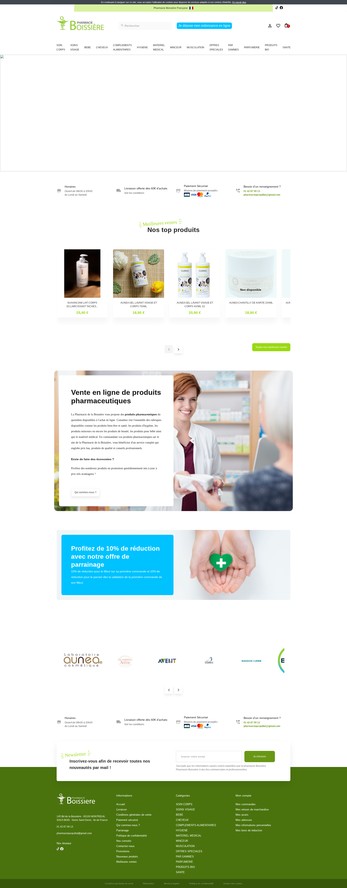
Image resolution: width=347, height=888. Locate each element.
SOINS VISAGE (74, 47)
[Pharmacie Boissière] (80, 23)
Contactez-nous (125, 846)
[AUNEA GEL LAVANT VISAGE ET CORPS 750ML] (138, 275)
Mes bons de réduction (249, 830)
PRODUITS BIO (271, 47)
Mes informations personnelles (253, 825)
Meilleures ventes (126, 861)
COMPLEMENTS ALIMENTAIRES (122, 47)
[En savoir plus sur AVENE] (125, 661)
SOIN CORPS (60, 47)
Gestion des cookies (232, 883)
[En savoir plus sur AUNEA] (83, 661)
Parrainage (122, 830)
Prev (169, 690)
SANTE (287, 47)
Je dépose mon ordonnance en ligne (204, 25)
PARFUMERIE (252, 47)
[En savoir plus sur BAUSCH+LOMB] (251, 661)
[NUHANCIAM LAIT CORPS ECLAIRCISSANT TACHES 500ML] (82, 275)
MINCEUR (176, 47)
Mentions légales (172, 883)
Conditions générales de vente (133, 814)
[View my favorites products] (276, 26)
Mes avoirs (242, 814)
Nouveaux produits (127, 856)
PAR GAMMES (233, 47)
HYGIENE (142, 47)
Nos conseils (123, 840)
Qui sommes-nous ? (85, 492)
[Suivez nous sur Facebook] (276, 8)
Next (178, 690)
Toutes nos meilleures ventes (271, 347)
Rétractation (148, 883)
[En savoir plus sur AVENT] (167, 661)
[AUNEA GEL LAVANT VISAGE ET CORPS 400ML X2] (194, 275)
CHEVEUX (102, 47)
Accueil (120, 804)
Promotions (123, 851)
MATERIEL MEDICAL (159, 47)
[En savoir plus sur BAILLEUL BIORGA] (209, 661)
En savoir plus (239, 2)
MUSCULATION (195, 47)
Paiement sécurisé (127, 819)
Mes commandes (246, 804)
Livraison (121, 809)
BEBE (87, 47)
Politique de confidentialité (131, 835)
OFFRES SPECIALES (216, 47)
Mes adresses (244, 819)
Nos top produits (173, 226)
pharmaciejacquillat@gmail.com (74, 833)
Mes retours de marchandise (252, 809)
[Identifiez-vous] (260, 25)
